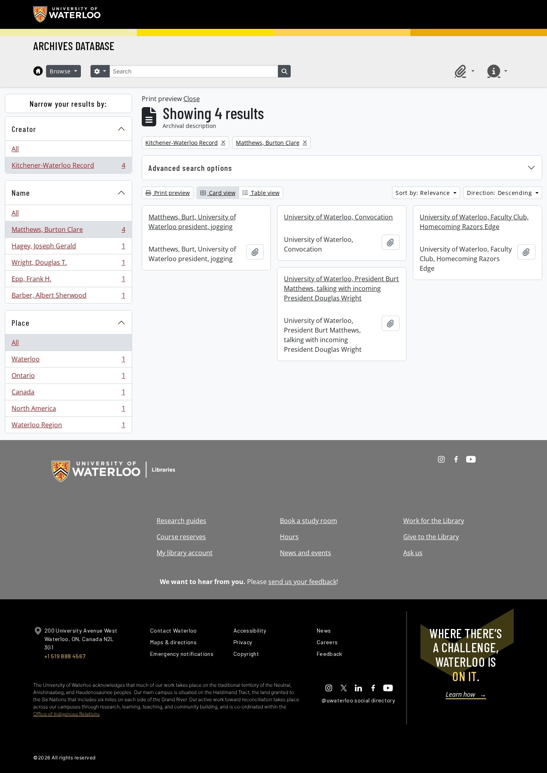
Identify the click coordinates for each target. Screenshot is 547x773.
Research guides (181, 520)
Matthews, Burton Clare (68, 231)
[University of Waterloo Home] (67, 14)
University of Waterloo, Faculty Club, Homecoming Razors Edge (474, 222)
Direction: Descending (500, 193)
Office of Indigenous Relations (66, 714)
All (15, 148)
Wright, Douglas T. (68, 264)
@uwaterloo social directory (358, 700)
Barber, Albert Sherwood (68, 297)
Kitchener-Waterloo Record (68, 167)
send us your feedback (302, 581)
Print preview (171, 193)
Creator (24, 129)
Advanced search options (190, 167)
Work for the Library (433, 520)
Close (191, 98)
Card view (221, 193)
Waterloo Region (68, 426)
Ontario (68, 377)
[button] (463, 71)
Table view (264, 193)
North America (68, 410)
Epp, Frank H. (68, 280)
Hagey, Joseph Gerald (68, 247)
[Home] (38, 71)
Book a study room (308, 520)
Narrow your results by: (68, 103)
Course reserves (181, 536)
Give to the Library (431, 536)
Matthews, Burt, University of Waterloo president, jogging (192, 222)
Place (21, 322)
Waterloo (68, 361)
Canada (68, 394)
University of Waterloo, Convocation (338, 217)
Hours (289, 536)
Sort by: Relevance (424, 193)
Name (21, 192)
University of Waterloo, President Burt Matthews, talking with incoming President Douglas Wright (341, 288)
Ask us (412, 552)
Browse (61, 71)
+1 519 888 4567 (64, 656)
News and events (305, 552)
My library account (185, 552)
